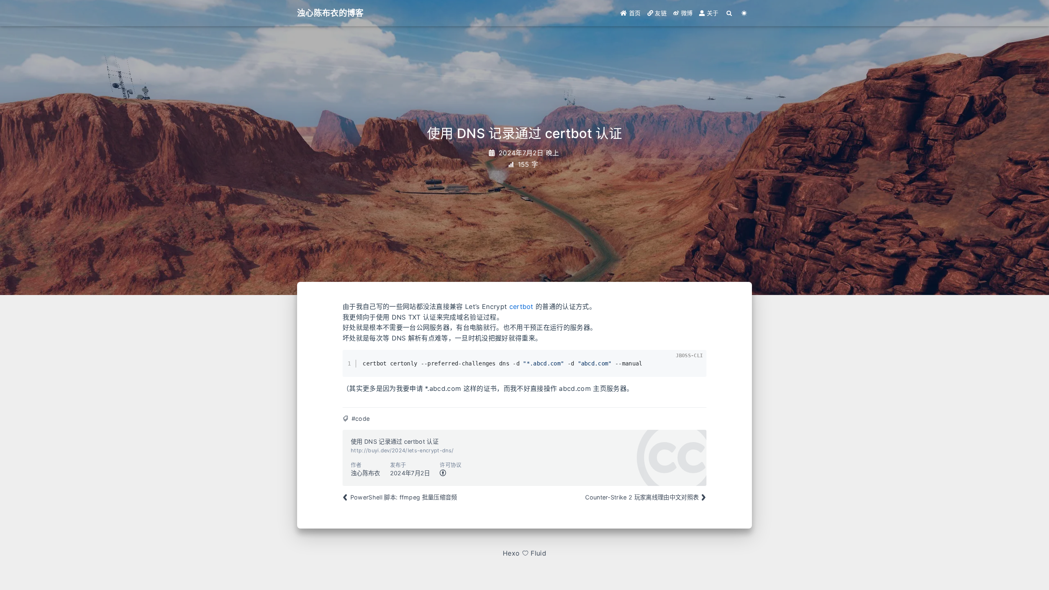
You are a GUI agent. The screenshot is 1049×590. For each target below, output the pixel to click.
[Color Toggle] (744, 13)
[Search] (729, 13)
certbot (521, 306)
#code (361, 418)
